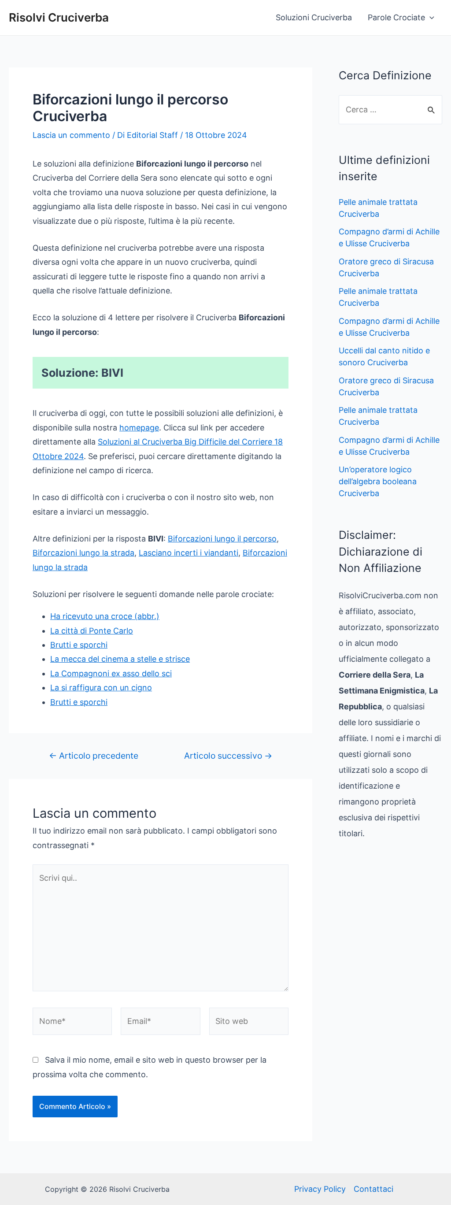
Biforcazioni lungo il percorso (222, 538)
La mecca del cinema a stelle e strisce (120, 659)
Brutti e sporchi (78, 644)
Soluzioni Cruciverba (314, 17)
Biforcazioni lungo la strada (83, 552)
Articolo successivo (228, 756)
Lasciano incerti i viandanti (188, 552)
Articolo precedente (93, 756)
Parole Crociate (396, 17)
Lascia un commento (71, 135)
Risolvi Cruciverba (59, 17)
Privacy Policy (320, 1189)
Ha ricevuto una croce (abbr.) (104, 616)
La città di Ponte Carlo (91, 630)
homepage (139, 427)
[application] (429, 17)
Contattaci (373, 1189)
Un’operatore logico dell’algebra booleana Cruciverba (378, 481)
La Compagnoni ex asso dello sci (111, 673)
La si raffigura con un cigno (101, 687)
